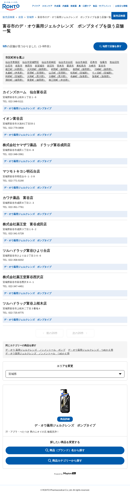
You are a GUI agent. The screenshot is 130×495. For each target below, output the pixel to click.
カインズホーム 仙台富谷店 (25, 92)
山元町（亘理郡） (58, 72)
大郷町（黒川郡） (58, 76)
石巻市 (93, 62)
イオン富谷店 (13, 118)
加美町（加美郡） (101, 76)
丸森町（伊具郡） (14, 72)
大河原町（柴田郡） (37, 69)
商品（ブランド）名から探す (67, 450)
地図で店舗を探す (112, 46)
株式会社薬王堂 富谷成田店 (25, 224)
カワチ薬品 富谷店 (18, 198)
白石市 (9, 65)
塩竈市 (103, 62)
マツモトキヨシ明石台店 (21, 171)
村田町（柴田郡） (60, 69)
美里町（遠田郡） (36, 80)
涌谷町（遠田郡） (14, 80)
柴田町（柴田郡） (82, 69)
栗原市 (70, 65)
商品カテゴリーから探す (67, 460)
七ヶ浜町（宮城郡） (102, 72)
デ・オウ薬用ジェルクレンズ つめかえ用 (90, 350)
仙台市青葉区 (12, 62)
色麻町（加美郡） (79, 76)
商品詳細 (65, 419)
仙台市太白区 (66, 62)
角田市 (28, 65)
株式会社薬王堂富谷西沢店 (23, 277)
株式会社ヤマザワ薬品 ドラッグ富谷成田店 (36, 145)
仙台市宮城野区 (30, 62)
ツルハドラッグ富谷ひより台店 (26, 250)
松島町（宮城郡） (79, 72)
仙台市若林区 (49, 62)
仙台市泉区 (81, 62)
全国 (20, 17)
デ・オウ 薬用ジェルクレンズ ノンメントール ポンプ (35, 350)
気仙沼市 (114, 62)
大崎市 (92, 65)
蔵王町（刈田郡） (14, 69)
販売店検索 (9, 17)
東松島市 (81, 65)
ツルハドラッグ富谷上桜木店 (25, 303)
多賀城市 (39, 65)
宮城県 (30, 17)
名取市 (18, 65)
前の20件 (52, 333)
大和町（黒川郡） (36, 76)
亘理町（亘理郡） (36, 72)
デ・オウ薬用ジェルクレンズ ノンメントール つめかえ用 (37, 353)
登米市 (60, 65)
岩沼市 (50, 65)
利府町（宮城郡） (14, 76)
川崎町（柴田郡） (103, 69)
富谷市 (102, 65)
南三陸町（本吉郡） (59, 80)
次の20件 (78, 333)
